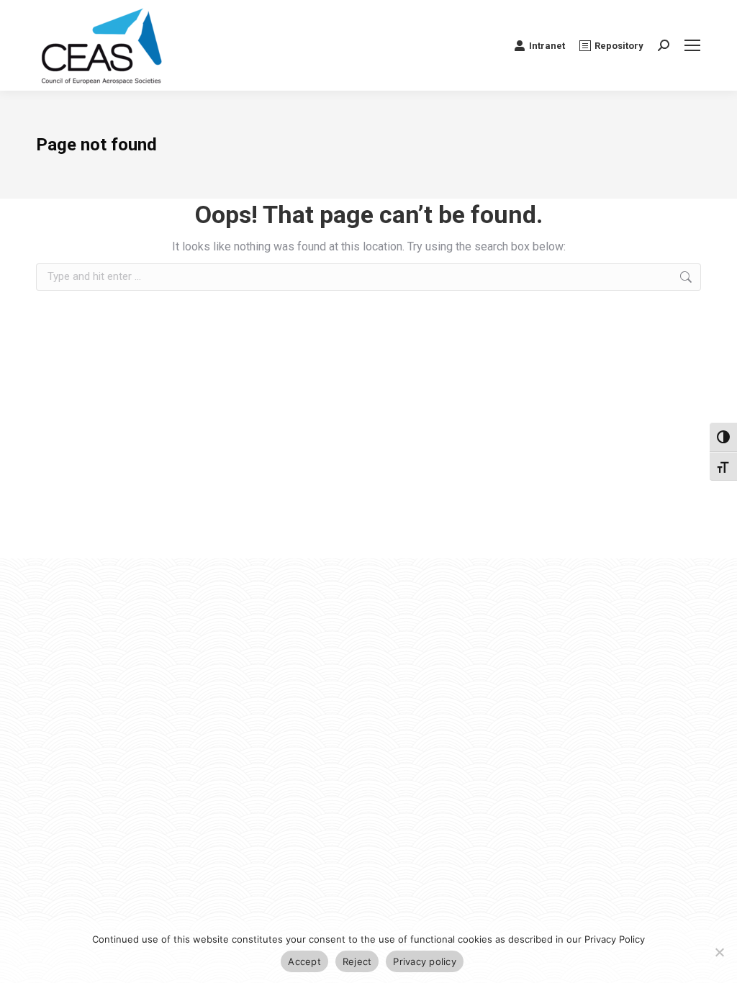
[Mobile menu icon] (692, 45)
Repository (618, 45)
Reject (357, 961)
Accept (304, 961)
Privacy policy (424, 961)
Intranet (547, 45)
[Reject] (719, 952)
